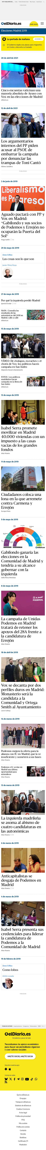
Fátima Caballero (7, 166)
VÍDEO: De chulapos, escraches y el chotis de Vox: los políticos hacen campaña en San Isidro (21, 363)
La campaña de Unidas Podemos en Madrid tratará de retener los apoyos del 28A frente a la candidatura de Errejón (21, 630)
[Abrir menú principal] (42, 23)
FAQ (23, 1120)
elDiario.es (4, 100)
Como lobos (10, 970)
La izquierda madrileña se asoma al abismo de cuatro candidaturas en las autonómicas (21, 824)
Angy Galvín (5, 240)
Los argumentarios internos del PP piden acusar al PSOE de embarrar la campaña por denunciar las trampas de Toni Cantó (21, 152)
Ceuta (16, 1)
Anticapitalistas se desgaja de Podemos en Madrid (21, 880)
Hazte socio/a (34, 24)
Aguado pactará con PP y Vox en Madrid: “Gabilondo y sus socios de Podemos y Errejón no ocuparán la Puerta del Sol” (22, 225)
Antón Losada (8, 976)
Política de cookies (23, 1127)
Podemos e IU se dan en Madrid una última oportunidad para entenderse (11, 770)
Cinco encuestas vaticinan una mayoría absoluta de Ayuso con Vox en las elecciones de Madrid (21, 93)
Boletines (23, 1137)
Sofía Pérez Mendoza (8, 577)
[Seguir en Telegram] (18, 1079)
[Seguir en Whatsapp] (36, 1079)
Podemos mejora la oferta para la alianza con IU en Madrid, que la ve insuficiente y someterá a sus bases (21, 754)
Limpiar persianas (18, 1026)
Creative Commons (23, 1109)
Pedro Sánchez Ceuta (24, 1)
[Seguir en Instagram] (22, 1079)
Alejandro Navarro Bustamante (12, 370)
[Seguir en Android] (6, 1069)
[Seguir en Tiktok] (32, 1079)
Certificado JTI (23, 1141)
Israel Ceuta (39, 1)
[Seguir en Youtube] (27, 1079)
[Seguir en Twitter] (10, 1079)
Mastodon (23, 1145)
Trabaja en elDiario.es (23, 1102)
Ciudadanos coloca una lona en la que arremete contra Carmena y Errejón (21, 501)
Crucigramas (26, 1026)
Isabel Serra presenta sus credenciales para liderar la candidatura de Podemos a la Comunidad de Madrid (22, 938)
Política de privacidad (23, 1116)
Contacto (23, 1130)
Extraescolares (33, 1026)
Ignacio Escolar (6, 303)
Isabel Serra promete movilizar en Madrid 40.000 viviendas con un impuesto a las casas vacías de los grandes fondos (23, 439)
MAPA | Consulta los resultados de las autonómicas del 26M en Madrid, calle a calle (12, 314)
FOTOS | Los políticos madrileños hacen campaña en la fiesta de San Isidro (11, 380)
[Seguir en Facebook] (14, 1079)
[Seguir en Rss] (6, 1082)
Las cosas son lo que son (18, 259)
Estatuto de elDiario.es (23, 1105)
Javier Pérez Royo (9, 265)
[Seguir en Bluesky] (6, 1079)
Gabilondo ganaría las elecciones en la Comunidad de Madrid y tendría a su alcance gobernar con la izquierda (22, 563)
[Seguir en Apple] (10, 1069)
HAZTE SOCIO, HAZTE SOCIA (20, 1056)
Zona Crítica (7, 255)
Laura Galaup (5, 711)
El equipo (23, 1098)
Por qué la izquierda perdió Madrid (20, 300)
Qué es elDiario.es (23, 1095)
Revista (23, 1134)
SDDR (39, 1026)
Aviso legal (23, 1113)
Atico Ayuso (32, 1)
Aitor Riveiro (5, 453)
